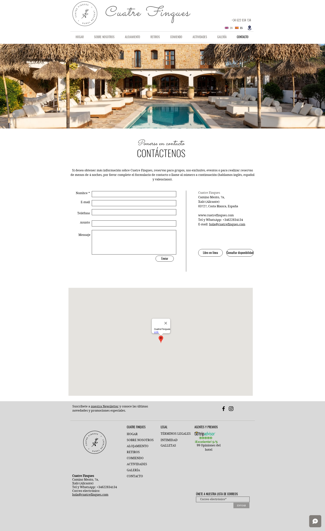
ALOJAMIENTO (137, 446)
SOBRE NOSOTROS (140, 440)
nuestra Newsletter (105, 406)
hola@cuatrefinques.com (227, 224)
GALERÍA (133, 470)
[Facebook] (223, 409)
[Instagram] (231, 409)
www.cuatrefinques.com (216, 215)
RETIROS (133, 452)
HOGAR (132, 434)
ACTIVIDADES (137, 464)
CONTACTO (135, 476)
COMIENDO (135, 458)
